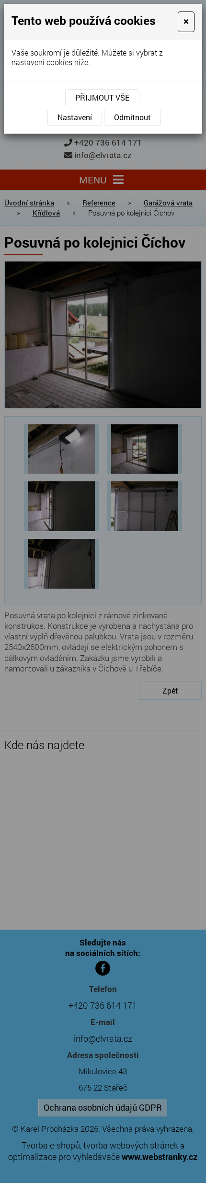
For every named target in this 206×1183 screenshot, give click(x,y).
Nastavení (74, 117)
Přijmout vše (102, 97)
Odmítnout (132, 117)
